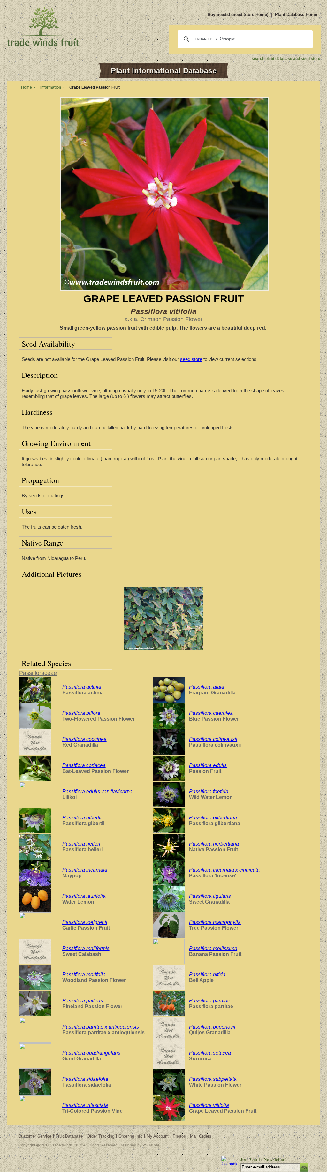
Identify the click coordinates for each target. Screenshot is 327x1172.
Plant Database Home (296, 14)
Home (26, 87)
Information (50, 87)
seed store (191, 359)
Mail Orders (200, 1136)
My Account (158, 1136)
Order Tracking (100, 1136)
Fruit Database (69, 1136)
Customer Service (34, 1136)
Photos (179, 1136)
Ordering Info (130, 1136)
